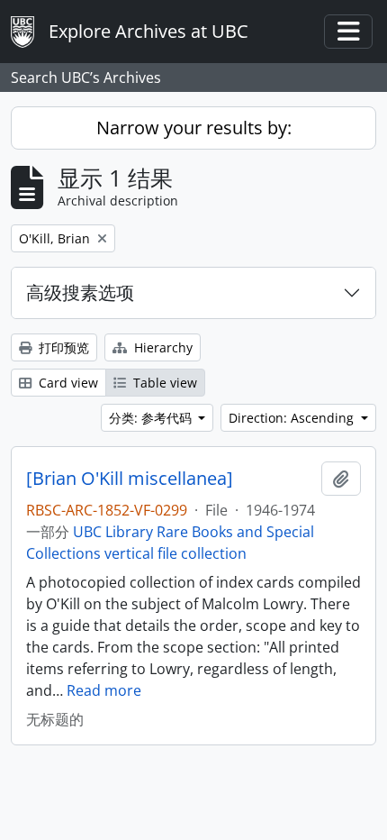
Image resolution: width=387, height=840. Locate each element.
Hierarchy (161, 347)
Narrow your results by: (194, 127)
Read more (104, 690)
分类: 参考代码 (152, 417)
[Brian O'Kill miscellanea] (129, 478)
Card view (66, 382)
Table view (163, 382)
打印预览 (62, 347)
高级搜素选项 (80, 292)
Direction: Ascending (293, 417)
